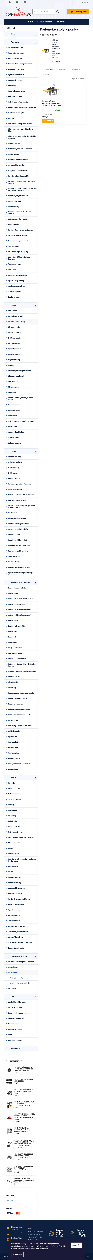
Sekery (10, 872)
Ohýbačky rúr (13, 381)
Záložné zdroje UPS (15, 1040)
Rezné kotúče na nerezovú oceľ (19, 709)
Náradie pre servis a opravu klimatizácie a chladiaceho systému (22, 189)
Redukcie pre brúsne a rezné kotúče (21, 693)
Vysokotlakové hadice (16, 432)
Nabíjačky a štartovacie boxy (18, 170)
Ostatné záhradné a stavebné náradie (21, 837)
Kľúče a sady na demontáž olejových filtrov (21, 130)
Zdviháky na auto (14, 297)
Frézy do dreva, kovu (15, 648)
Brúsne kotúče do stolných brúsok (20, 599)
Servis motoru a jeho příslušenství (20, 64)
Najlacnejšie (63, 69)
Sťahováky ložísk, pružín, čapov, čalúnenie (19, 258)
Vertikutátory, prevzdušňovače (19, 899)
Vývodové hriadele (14, 910)
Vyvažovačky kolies (15, 80)
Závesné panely (13, 437)
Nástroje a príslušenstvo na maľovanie (21, 495)
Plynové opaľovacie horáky (17, 518)
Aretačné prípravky (15, 96)
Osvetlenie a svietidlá (19, 956)
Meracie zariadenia (15, 489)
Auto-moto (15, 42)
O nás (30, 1228)
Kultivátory (12, 816)
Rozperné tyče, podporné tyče (19, 545)
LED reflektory (13, 967)
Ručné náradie (13, 416)
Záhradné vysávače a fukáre (18, 932)
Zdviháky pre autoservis (16, 69)
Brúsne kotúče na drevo (16, 604)
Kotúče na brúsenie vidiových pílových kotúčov (21, 665)
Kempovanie (15, 1048)
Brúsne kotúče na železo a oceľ (19, 615)
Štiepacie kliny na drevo (16, 888)
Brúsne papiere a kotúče (17, 626)
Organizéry (12, 392)
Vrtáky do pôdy (13, 753)
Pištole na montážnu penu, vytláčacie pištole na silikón (21, 506)
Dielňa (13, 305)
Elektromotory (13, 473)
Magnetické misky (14, 143)
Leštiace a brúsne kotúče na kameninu (22, 671)
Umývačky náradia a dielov (17, 275)
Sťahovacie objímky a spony (18, 252)
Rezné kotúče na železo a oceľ (19, 715)
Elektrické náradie (14, 338)
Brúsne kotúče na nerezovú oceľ (19, 610)
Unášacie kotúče (14, 731)
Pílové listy (12, 688)
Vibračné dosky (13, 562)
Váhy (10, 1035)
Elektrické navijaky (15, 462)
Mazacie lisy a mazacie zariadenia (20, 149)
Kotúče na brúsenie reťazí (17, 659)
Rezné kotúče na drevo (16, 704)
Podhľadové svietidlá (17, 978)
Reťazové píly (13, 866)
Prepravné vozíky (14, 410)
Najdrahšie (76, 69)
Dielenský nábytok (14, 332)
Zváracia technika (14, 443)
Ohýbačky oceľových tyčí (17, 500)
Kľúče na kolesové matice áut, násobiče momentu (22, 137)
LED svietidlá (12, 973)
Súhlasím (76, 1245)
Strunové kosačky (14, 883)
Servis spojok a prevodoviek (18, 241)
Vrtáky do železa (14, 758)
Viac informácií (42, 1249)
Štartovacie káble (14, 264)
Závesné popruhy (14, 291)
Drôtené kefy (12, 642)
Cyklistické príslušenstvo (17, 1002)
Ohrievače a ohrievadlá (16, 376)
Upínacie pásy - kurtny (16, 281)
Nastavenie (17, 1255)
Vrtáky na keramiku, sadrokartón (19, 764)
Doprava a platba (34, 1234)
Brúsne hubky (13, 593)
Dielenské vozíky (14, 327)
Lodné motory (13, 821)
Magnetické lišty (14, 360)
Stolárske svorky (14, 556)
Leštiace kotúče (14, 677)
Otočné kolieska (14, 843)
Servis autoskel (13, 224)
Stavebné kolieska (14, 877)
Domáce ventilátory (15, 1007)
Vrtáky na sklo (13, 769)
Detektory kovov (14, 788)
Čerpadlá (11, 783)
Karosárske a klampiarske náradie (20, 124)
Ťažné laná (12, 270)
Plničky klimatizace (15, 58)
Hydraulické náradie (15, 349)
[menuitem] (30, 22)
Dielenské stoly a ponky (16, 322)
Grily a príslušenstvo (15, 794)
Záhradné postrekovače (16, 926)
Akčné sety (12, 86)
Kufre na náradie (14, 354)
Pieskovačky (12, 513)
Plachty (10, 848)
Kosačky (11, 805)
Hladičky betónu (14, 478)
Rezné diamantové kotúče (17, 698)
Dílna (13, 34)
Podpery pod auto (14, 201)
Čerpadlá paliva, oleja (15, 316)
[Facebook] (26, 2)
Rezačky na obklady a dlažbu (18, 540)
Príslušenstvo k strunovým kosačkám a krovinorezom (22, 860)
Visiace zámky (13, 427)
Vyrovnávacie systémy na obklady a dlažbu (20, 573)
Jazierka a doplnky (15, 799)
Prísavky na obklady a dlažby (18, 529)
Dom (12, 997)
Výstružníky (12, 737)
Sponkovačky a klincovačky (18, 551)
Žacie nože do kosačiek (16, 948)
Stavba (13, 451)
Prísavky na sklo (14, 535)
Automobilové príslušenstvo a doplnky (22, 107)
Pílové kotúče (13, 682)
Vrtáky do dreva (13, 747)
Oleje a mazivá (13, 387)
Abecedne (45, 74)
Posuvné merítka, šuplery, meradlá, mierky (20, 399)
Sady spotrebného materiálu (18, 219)
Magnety (11, 365)
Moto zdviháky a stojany (16, 165)
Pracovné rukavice (14, 405)
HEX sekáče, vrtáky (15, 653)
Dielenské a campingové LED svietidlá (21, 962)
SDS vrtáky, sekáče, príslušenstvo (20, 726)
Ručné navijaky (13, 207)
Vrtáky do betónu (14, 742)
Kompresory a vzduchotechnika (19, 484)
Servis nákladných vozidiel (17, 235)
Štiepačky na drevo (15, 893)
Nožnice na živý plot (15, 832)
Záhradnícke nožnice (15, 937)
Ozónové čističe (14, 1024)
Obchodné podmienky (35, 1231)
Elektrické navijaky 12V (16, 113)
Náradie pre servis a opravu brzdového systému (21, 182)
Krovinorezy (12, 810)
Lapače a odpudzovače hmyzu (18, 1013)
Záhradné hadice (14, 921)
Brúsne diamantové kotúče (17, 588)
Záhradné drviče (14, 915)
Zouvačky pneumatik (15, 47)
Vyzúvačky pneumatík (16, 75)
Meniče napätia (13, 154)
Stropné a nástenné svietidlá (20, 983)
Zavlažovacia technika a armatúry (20, 942)
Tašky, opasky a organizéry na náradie (21, 421)
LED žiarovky (12, 988)
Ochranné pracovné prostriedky (19, 371)
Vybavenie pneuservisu (16, 91)
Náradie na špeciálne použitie (18, 176)
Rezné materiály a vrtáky (20, 582)
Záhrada (14, 778)
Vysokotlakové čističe (16, 904)
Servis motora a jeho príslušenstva (20, 230)
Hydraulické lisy (14, 343)
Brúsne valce (12, 637)
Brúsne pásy (12, 631)
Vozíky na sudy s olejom (16, 286)
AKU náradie (12, 311)
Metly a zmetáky (14, 826)
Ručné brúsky (13, 720)
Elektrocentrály (13, 468)
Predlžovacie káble (15, 1029)
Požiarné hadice (14, 854)
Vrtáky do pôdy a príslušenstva (19, 567)
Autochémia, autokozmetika (18, 102)
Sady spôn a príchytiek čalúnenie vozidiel (20, 213)
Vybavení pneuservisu (16, 53)
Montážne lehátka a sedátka (18, 160)
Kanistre (11, 118)
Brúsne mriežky (13, 620)
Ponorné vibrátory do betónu (18, 524)
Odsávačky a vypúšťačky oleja (18, 196)
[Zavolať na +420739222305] (11, 2)
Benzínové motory (14, 457)
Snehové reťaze (13, 246)
